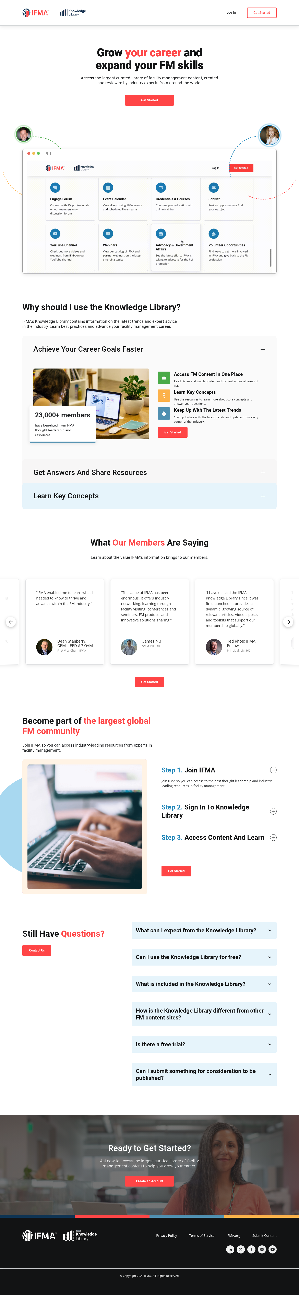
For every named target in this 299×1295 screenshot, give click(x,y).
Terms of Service (202, 1235)
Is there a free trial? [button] (160, 1044)
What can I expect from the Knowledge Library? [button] (196, 930)
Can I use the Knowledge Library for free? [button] (188, 957)
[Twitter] (241, 1249)
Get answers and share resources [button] (90, 472)
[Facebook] (251, 1249)
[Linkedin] (230, 1249)
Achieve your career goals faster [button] (88, 349)
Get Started (261, 13)
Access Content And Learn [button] (213, 837)
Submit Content (264, 1235)
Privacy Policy (166, 1235)
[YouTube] (272, 1249)
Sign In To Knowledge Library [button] (205, 811)
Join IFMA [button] (188, 770)
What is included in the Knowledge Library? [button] (191, 984)
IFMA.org (233, 1235)
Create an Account (149, 1181)
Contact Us (37, 950)
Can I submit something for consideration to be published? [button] (196, 1074)
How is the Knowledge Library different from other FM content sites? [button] (200, 1014)
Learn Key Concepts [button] (66, 496)
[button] (11, 622)
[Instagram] (262, 1249)
